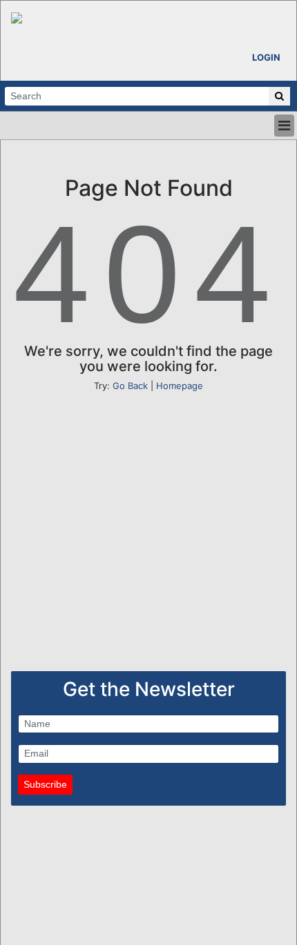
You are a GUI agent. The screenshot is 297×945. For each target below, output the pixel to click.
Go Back (130, 385)
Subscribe (45, 784)
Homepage (179, 385)
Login (266, 57)
